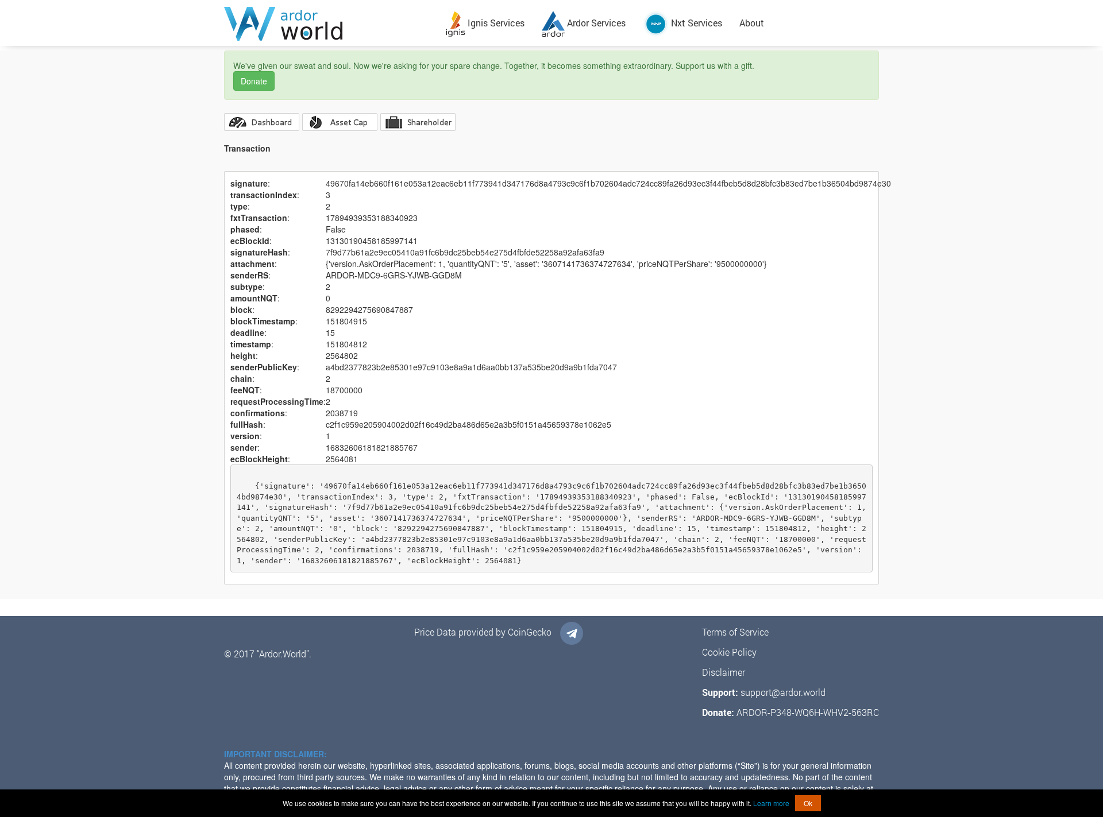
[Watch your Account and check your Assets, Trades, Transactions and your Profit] (261, 122)
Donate (254, 81)
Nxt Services (695, 23)
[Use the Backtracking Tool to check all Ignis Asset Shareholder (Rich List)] (418, 122)
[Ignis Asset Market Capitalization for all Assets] (339, 122)
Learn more (771, 803)
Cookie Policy (729, 652)
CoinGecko (530, 632)
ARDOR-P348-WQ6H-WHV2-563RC (807, 712)
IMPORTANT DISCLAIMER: (275, 754)
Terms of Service (735, 632)
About (751, 23)
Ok (808, 803)
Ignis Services (494, 23)
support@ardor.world (783, 692)
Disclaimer (723, 672)
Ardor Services (595, 23)
